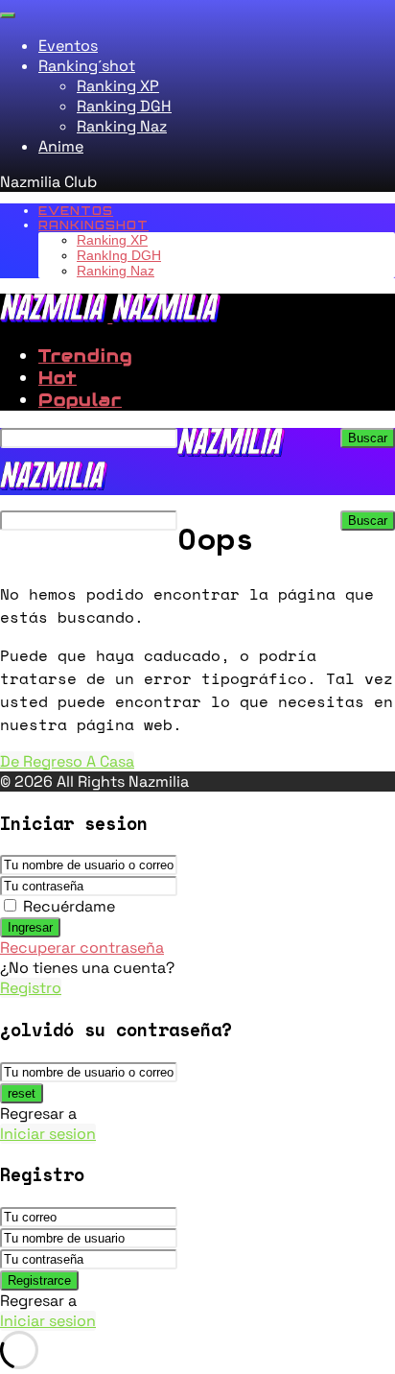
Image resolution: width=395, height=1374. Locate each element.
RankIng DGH (119, 255)
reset (21, 1093)
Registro (30, 988)
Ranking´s (86, 66)
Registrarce (39, 1280)
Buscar (367, 438)
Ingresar (30, 927)
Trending (85, 355)
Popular (80, 400)
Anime (60, 146)
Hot (57, 378)
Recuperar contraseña (82, 947)
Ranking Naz (122, 126)
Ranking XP (118, 86)
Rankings (93, 225)
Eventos (68, 46)
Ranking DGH (124, 106)
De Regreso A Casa (67, 761)
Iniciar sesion (48, 1134)
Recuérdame (69, 906)
